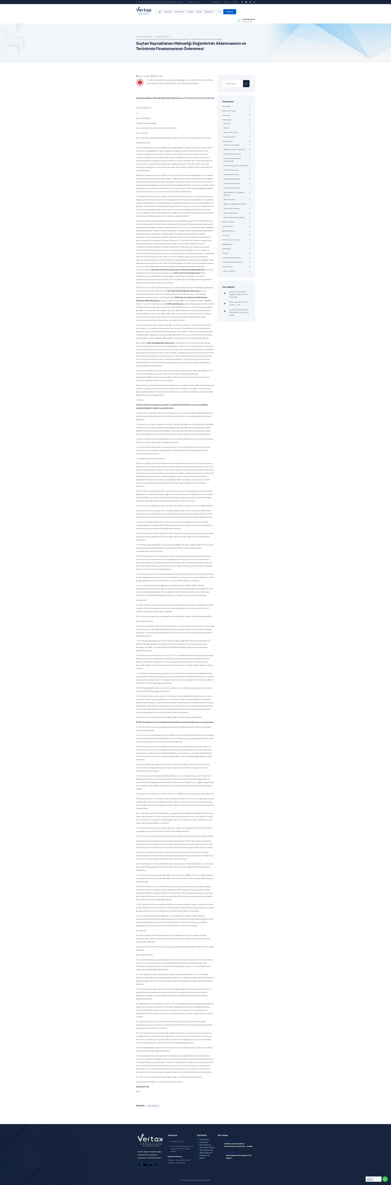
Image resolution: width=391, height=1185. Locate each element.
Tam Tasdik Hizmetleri (232, 208)
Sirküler (225, 253)
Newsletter (226, 249)
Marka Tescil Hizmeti (231, 174)
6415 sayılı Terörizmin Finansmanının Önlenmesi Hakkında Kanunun (178, 270)
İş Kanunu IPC (227, 226)
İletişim (235, 2)
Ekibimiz (227, 128)
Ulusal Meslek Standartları (232, 262)
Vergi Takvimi (227, 267)
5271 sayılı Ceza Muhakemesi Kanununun (183, 291)
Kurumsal (167, 12)
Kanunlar (225, 235)
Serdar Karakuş (229, 137)
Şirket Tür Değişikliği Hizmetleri (235, 204)
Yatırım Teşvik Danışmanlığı (234, 217)
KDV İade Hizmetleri (231, 170)
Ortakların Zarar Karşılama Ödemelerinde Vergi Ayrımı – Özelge (239, 312)
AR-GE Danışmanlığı (231, 145)
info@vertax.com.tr (194, 2)
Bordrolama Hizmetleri (232, 154)
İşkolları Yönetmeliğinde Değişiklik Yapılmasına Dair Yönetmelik (238, 294)
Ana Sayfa (226, 106)
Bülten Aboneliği (228, 111)
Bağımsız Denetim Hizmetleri (234, 149)
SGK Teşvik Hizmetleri (232, 188)
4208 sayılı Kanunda (175, 304)
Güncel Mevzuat (153, 1106)
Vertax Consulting (144, 76)
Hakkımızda (227, 2)
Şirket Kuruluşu (229, 199)
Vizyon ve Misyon (229, 271)
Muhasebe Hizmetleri (232, 179)
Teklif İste (229, 12)
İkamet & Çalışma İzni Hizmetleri (236, 165)
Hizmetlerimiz (179, 12)
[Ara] (246, 83)
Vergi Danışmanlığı (231, 213)
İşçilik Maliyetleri (228, 231)
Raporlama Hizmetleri (232, 183)
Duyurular (226, 115)
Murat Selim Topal (231, 132)
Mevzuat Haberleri (203, 1180)
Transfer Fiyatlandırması (231, 258)
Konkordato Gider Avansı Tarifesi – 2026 (238, 303)
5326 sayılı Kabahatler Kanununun (160, 343)
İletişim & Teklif (228, 222)
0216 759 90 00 (249, 19)
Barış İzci (227, 123)
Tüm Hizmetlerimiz (216, 2)
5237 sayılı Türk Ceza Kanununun (187, 273)
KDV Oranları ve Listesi (231, 240)
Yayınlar (190, 12)
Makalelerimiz (227, 244)
